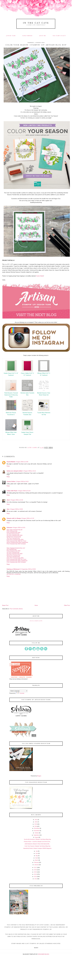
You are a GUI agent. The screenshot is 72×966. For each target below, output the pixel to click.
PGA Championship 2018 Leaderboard (17, 560)
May (37, 855)
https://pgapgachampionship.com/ (16, 548)
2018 (35, 826)
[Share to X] (48, 448)
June (36, 853)
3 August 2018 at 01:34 (24, 490)
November (36, 830)
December (36, 828)
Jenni (8, 500)
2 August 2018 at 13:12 (29, 471)
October (37, 833)
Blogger (39, 776)
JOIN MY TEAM (10, 36)
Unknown (9, 527)
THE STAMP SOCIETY (59, 36)
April (36, 858)
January (36, 864)
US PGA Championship (13, 534)
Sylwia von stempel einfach (15, 471)
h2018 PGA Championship (14, 536)
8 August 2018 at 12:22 (27, 518)
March (36, 860)
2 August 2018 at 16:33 (22, 481)
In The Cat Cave (36, 23)
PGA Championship (12, 531)
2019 (35, 824)
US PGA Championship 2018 (14, 535)
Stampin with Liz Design (14, 518)
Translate (22, 693)
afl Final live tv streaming (13, 574)
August (36, 837)
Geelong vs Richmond (13, 569)
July (37, 851)
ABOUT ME (42, 36)
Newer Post (5, 605)
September (36, 835)
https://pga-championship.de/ (14, 529)
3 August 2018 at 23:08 (16, 509)
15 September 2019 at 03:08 (28, 569)
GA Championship (11, 549)
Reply (8, 466)
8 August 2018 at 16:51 (19, 527)
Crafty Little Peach (12, 490)
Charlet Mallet (40, 276)
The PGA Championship (13, 538)
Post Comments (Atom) (16, 608)
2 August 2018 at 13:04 (22, 461)
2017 (35, 867)
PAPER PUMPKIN (27, 36)
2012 (35, 878)
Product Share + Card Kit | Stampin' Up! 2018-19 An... (37, 841)
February (36, 862)
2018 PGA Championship (13, 555)
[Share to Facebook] (50, 448)
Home (36, 605)
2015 (35, 872)
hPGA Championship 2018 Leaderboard (17, 542)
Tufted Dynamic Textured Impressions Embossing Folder (11, 395)
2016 (35, 869)
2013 (35, 876)
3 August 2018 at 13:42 (16, 500)
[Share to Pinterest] (52, 448)
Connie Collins (11, 481)
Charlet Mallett (11, 461)
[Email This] (45, 448)
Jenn (8, 509)
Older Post (67, 605)
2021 (36, 819)
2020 (36, 822)
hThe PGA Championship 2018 (15, 539)
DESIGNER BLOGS (43, 954)
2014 (35, 874)
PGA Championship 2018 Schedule (16, 543)
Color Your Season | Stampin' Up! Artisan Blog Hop (37, 846)
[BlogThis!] (47, 448)
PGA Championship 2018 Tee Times (16, 541)
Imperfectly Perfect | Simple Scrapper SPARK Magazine (37, 848)
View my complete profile (36, 620)
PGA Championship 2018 (13, 532)
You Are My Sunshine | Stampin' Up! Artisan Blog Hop (37, 839)
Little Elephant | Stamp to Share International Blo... (37, 844)
